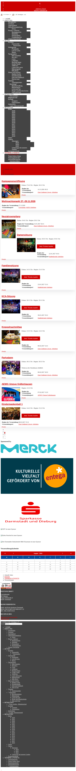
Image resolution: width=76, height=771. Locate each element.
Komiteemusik (16, 76)
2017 (13, 124)
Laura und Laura (17, 67)
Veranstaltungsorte (14, 159)
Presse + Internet (13, 30)
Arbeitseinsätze (15, 161)
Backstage (13, 84)
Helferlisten (12, 104)
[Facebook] (39, 2)
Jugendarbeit (12, 25)
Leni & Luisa (16, 50)
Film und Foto (16, 92)
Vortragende (12, 47)
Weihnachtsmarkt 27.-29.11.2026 (18, 201)
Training (11, 81)
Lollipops (15, 61)
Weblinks (15, 34)
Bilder (10, 109)
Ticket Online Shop (14, 156)
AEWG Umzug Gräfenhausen (17, 384)
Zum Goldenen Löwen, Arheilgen (48, 192)
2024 (13, 114)
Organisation (16, 102)
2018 (13, 122)
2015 (13, 128)
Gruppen (15, 101)
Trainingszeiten (17, 82)
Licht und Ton (16, 89)
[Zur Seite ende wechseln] (5, 438)
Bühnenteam (16, 87)
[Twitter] (40, 4)
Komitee (11, 42)
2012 (13, 133)
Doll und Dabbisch (18, 77)
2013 (13, 131)
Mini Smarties (16, 55)
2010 (13, 136)
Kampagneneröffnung (13, 181)
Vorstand (11, 24)
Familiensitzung (10, 265)
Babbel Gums (16, 74)
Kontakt (10, 99)
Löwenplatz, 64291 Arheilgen (27, 207)
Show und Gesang (14, 72)
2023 (13, 116)
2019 (13, 121)
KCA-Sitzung (8, 296)
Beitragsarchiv (16, 32)
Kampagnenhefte (13, 151)
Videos (10, 139)
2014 (13, 129)
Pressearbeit (16, 35)
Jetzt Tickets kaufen (46, 246)
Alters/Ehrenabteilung (15, 27)
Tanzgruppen (12, 54)
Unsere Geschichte (14, 39)
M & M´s (14, 57)
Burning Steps (16, 62)
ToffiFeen (15, 66)
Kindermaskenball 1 (12, 404)
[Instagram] (39, 5)
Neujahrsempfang (11, 216)
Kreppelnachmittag (12, 327)
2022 (13, 117)
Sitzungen (15, 141)
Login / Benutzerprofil (17, 106)
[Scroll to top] (1, 769)
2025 (13, 112)
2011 (13, 134)
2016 (13, 126)
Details (24, 195)
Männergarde (16, 69)
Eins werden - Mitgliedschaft (13, 96)
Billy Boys (15, 71)
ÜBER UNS (8, 20)
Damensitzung (24, 235)
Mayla (14, 52)
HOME (8, 19)
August (36, 553)
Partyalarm (7, 357)
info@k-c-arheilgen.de (40, 10)
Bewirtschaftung (17, 86)
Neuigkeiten (12, 22)
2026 (13, 111)
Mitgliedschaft (5, 619)
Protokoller (15, 49)
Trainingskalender (14, 158)
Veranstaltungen (13, 154)
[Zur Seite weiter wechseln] (5, 436)
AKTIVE (7, 40)
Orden (10, 138)
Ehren (14, 29)
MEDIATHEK (8, 107)
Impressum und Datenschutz (9, 617)
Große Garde (16, 64)
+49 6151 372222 (40, 9)
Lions (13, 59)
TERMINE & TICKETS (11, 153)
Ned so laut (15, 79)
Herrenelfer (17, 45)
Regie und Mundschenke (20, 91)
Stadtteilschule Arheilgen (56, 256)
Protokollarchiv (17, 37)
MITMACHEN (9, 94)
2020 (13, 119)
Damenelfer (16, 44)
